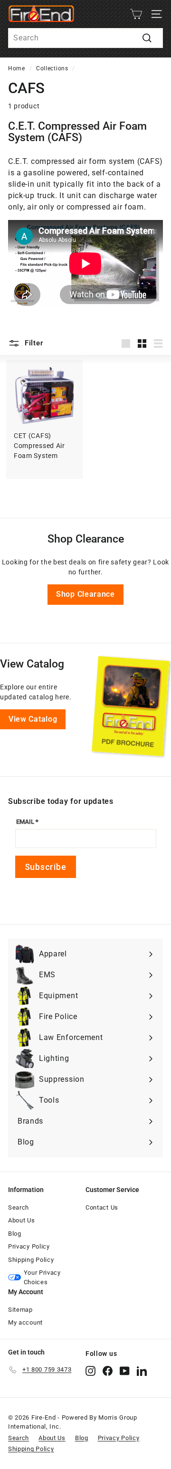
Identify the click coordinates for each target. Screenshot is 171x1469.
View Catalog (33, 719)
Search (18, 1207)
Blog (14, 1233)
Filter (32, 343)
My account (25, 1322)
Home (16, 68)
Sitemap (20, 1309)
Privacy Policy (29, 1246)
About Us (21, 1220)
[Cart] (136, 14)
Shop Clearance (85, 594)
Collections (52, 68)
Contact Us (102, 1207)
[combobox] (85, 38)
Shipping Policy (31, 1259)
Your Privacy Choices (42, 1277)
